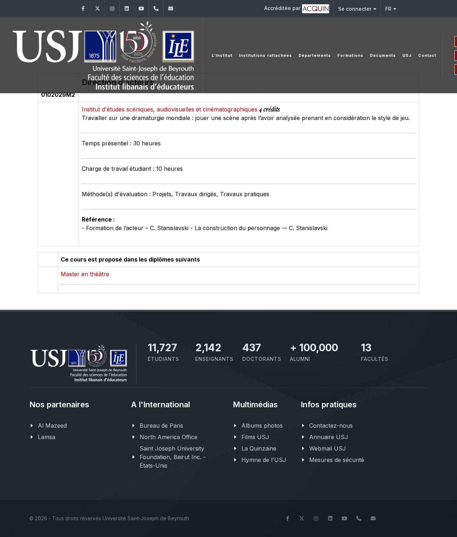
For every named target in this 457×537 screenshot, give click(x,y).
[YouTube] (141, 9)
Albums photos (262, 425)
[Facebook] (83, 9)
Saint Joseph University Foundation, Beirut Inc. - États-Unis (173, 457)
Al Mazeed (52, 425)
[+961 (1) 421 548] (156, 9)
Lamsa (46, 437)
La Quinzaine (258, 448)
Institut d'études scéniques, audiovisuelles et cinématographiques (170, 109)
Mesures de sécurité (336, 459)
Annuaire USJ (328, 437)
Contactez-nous (331, 425)
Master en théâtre (85, 274)
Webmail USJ (327, 448)
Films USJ (255, 437)
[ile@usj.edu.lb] (171, 9)
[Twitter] (97, 9)
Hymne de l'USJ (263, 459)
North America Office (168, 437)
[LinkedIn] (127, 9)
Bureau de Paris (161, 425)
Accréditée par (283, 8)
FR (388, 9)
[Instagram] (112, 9)
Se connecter (354, 9)
